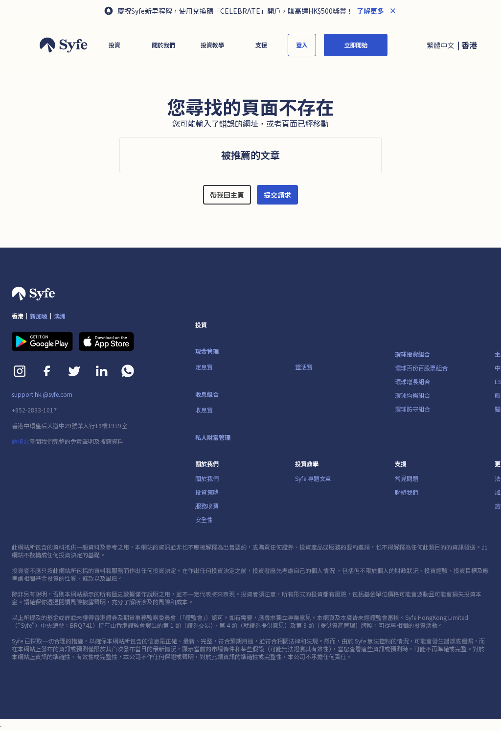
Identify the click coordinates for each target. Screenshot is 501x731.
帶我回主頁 (227, 195)
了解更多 (369, 10)
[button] (114, 45)
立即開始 (355, 45)
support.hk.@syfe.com (42, 394)
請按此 (20, 441)
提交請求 (277, 195)
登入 (302, 45)
